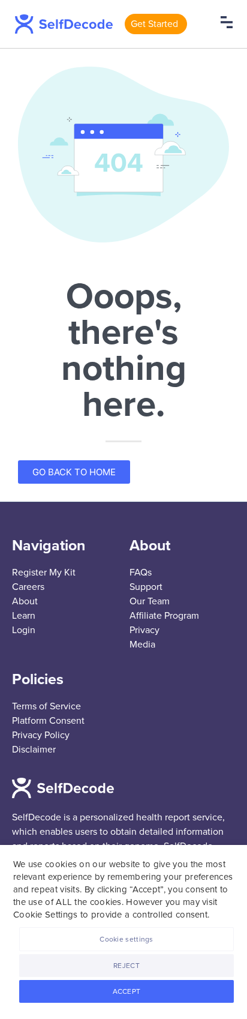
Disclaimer (34, 750)
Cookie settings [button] (126, 939)
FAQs (140, 573)
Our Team (149, 601)
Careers (28, 587)
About (25, 601)
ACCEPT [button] (127, 991)
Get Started (154, 24)
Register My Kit (44, 573)
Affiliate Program (164, 616)
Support (145, 587)
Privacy (144, 630)
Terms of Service (46, 706)
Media (142, 645)
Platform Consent (48, 721)
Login (23, 630)
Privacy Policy (41, 735)
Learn (23, 616)
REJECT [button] (126, 965)
